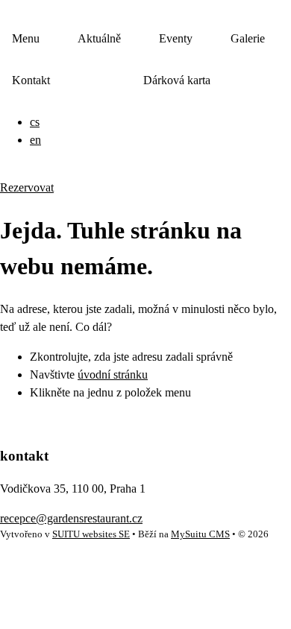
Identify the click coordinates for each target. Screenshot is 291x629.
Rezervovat (27, 187)
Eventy (176, 38)
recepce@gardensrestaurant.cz (71, 518)
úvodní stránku (113, 374)
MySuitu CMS (200, 534)
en (35, 139)
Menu (26, 38)
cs (35, 122)
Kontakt (31, 80)
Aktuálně (99, 38)
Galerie (248, 38)
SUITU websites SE (91, 534)
